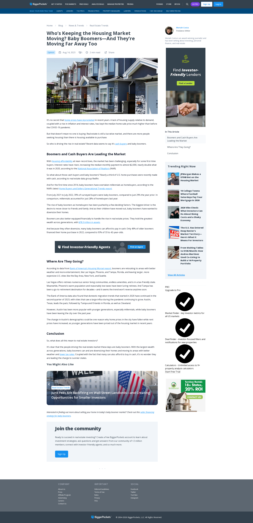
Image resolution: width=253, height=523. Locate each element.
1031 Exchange (156, 11)
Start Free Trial (172, 371)
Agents (60, 11)
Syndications (140, 11)
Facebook (134, 489)
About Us (61, 489)
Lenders (69, 11)
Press (60, 492)
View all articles (176, 275)
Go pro (195, 4)
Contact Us (62, 504)
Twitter (133, 492)
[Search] (187, 4)
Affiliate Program (64, 495)
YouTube (134, 495)
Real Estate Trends (99, 25)
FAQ (96, 501)
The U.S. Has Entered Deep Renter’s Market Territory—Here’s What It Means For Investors (192, 234)
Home (50, 25)
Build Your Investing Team (41, 11)
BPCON (177, 4)
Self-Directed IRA (173, 11)
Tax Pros (80, 11)
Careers (61, 501)
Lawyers (127, 11)
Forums (159, 4)
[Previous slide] (49, 384)
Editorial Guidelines (101, 489)
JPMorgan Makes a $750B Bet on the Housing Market (191, 177)
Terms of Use (99, 492)
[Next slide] (155, 384)
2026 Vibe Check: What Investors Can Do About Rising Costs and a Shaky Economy (192, 214)
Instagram (134, 498)
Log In (218, 4)
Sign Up (206, 4)
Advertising (62, 498)
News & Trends (76, 25)
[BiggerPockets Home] (40, 4)
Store (168, 4)
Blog (60, 25)
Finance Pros (93, 11)
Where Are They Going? (179, 147)
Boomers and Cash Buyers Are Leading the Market (182, 139)
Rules (96, 495)
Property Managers (111, 11)
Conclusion (172, 153)
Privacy (97, 498)
